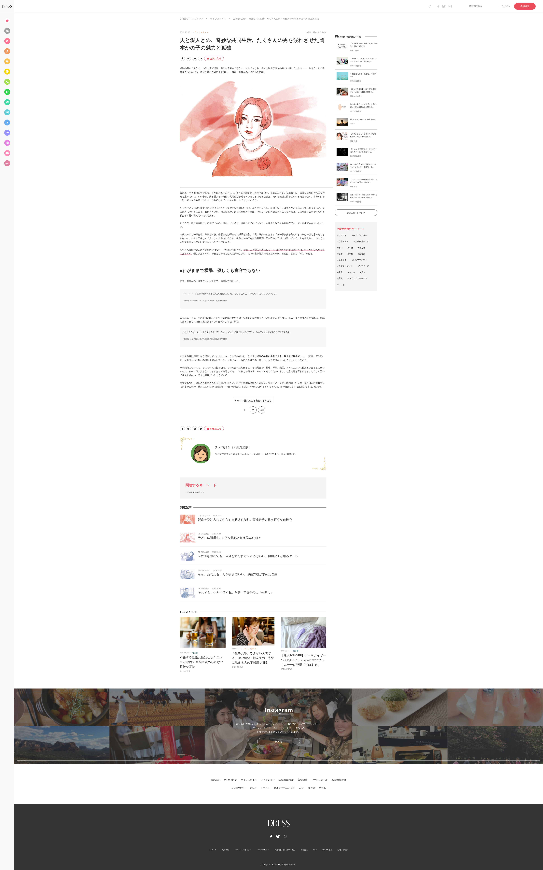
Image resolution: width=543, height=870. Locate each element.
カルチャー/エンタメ (284, 788)
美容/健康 (302, 779)
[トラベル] (7, 122)
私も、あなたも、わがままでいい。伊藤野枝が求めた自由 (237, 574)
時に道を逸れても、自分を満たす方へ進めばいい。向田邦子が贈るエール (248, 556)
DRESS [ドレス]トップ (191, 19)
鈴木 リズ (353, 187)
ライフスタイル (218, 19)
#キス (339, 248)
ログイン (506, 6)
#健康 (339, 254)
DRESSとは (327, 850)
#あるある (341, 260)
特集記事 (215, 779)
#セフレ (351, 272)
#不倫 (350, 248)
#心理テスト (342, 241)
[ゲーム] (7, 163)
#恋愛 (339, 272)
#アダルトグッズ (344, 266)
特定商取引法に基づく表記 (285, 850)
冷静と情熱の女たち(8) (316, 32)
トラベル (265, 788)
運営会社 (304, 850)
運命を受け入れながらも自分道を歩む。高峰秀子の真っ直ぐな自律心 (245, 519)
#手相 (350, 254)
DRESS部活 (475, 6)
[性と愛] (7, 153)
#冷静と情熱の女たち (195, 492)
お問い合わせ (342, 850)
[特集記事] (7, 21)
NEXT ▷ (253, 400)
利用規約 (225, 850)
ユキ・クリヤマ (204, 516)
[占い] (7, 143)
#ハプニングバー (359, 235)
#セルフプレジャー (360, 260)
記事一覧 (213, 850)
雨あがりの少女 (204, 570)
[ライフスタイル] (7, 41)
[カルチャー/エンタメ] (7, 133)
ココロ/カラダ (238, 788)
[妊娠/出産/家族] (7, 92)
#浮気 (362, 272)
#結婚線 (361, 254)
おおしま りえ (185, 671)
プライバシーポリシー (243, 850)
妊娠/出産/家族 (339, 779)
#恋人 (339, 278)
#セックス (341, 235)
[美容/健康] (7, 71)
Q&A (315, 850)
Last (262, 410)
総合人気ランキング (356, 213)
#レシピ (340, 284)
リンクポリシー (263, 850)
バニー (352, 124)
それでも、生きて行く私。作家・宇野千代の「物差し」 (235, 592)
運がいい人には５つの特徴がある (363, 119)
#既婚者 (361, 248)
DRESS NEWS (286, 669)
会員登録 (524, 6)
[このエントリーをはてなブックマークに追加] (194, 58)
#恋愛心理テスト (361, 241)
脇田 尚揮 (353, 141)
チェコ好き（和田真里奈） (233, 447)
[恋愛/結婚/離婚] (7, 61)
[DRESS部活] (7, 31)
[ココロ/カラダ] (7, 102)
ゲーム (322, 788)
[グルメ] (7, 112)
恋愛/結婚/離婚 (286, 779)
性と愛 (195, 653)
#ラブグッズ (363, 266)
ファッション (268, 779)
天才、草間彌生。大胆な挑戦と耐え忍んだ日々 (229, 537)
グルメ (253, 788)
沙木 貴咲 (354, 50)
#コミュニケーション (357, 278)
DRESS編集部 (203, 534)
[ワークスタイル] (7, 82)
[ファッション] (7, 51)
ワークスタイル (319, 779)
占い (301, 788)
